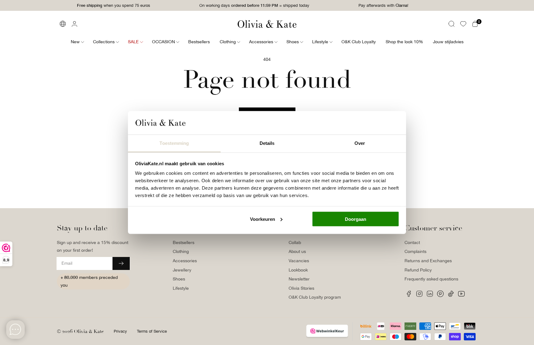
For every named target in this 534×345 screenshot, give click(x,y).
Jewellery (182, 269)
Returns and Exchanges (428, 260)
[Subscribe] (121, 263)
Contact (412, 242)
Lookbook (298, 269)
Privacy (120, 331)
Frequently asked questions (431, 278)
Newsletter (299, 278)
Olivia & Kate (89, 331)
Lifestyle (181, 288)
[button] (451, 24)
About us (297, 251)
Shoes (179, 278)
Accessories (185, 260)
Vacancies (299, 260)
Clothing (181, 251)
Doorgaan (355, 218)
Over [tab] (359, 143)
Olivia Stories (301, 288)
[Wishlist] (463, 24)
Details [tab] (267, 143)
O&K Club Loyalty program (315, 297)
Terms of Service (152, 331)
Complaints (415, 251)
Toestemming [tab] (174, 143)
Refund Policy (418, 269)
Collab (295, 242)
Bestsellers (183, 242)
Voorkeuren (262, 218)
